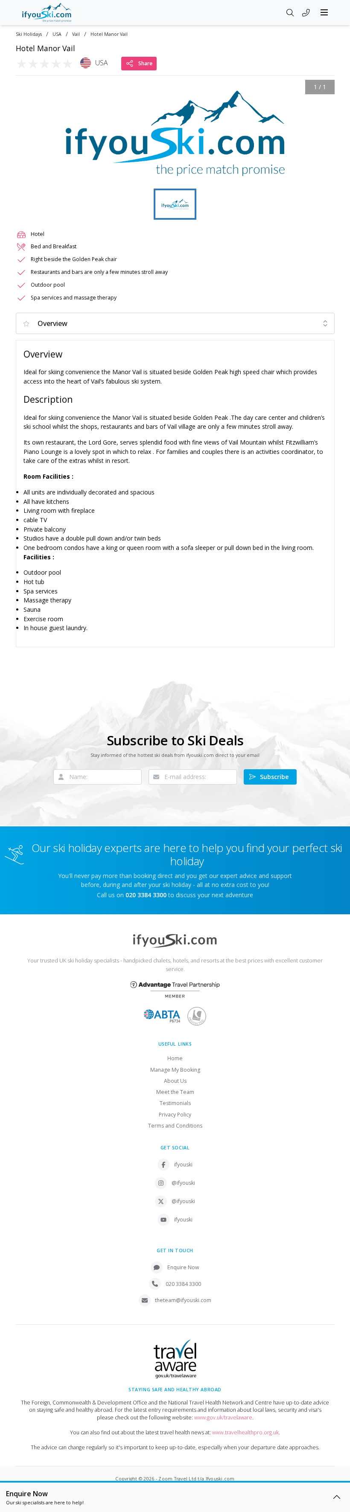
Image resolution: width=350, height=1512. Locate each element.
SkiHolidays (29, 34)
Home (175, 1058)
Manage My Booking (175, 1069)
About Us (175, 1081)
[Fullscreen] (323, 174)
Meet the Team (175, 1092)
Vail (76, 34)
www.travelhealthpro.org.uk (245, 1432)
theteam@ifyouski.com (183, 1300)
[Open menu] (324, 12)
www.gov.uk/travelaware (223, 1417)
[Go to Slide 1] (175, 204)
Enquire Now (183, 1267)
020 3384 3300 (183, 1284)
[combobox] (175, 323)
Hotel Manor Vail (109, 34)
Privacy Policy (175, 1114)
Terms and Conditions (175, 1125)
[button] (175, 133)
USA (56, 34)
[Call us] (306, 13)
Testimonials (175, 1103)
